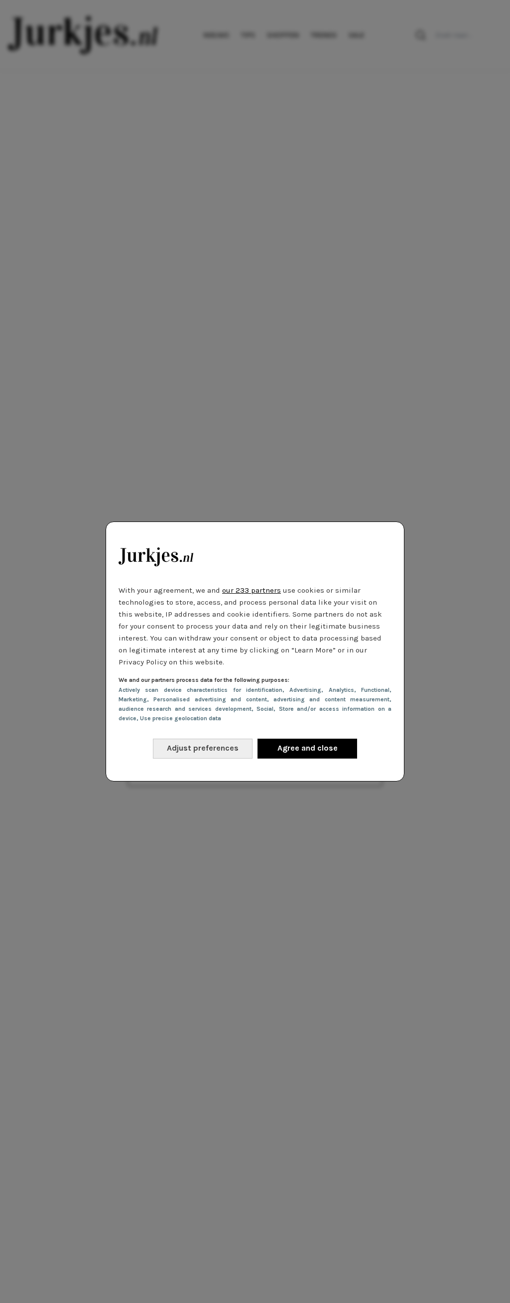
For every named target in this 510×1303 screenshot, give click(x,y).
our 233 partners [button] (251, 590)
